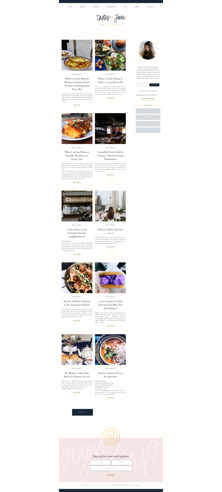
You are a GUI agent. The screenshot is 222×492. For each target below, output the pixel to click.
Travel (96, 6)
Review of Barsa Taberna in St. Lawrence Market (77, 303)
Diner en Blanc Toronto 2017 (110, 231)
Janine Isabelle (135, 485)
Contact (150, 6)
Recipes (83, 6)
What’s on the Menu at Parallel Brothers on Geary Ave (77, 155)
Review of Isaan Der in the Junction (110, 374)
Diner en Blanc (117, 237)
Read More (77, 104)
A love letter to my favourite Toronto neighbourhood (77, 233)
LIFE (125, 6)
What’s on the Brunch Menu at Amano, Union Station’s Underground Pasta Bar (77, 84)
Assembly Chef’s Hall (119, 164)
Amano (63, 101)
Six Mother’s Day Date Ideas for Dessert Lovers (77, 374)
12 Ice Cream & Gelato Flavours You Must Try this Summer (110, 305)
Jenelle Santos (112, 485)
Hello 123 (98, 87)
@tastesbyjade (148, 98)
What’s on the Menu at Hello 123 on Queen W (110, 80)
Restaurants (111, 6)
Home (70, 6)
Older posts (82, 412)
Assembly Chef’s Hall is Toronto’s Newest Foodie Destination (110, 155)
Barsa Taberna (65, 309)
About (137, 6)
